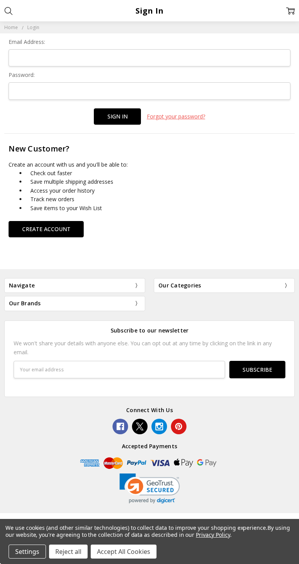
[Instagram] (159, 426)
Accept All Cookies (123, 551)
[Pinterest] (178, 426)
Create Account (46, 229)
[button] (149, 488)
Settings (27, 551)
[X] (140, 426)
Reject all (68, 551)
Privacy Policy (213, 534)
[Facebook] (120, 426)
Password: (22, 74)
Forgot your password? (176, 116)
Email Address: (27, 41)
